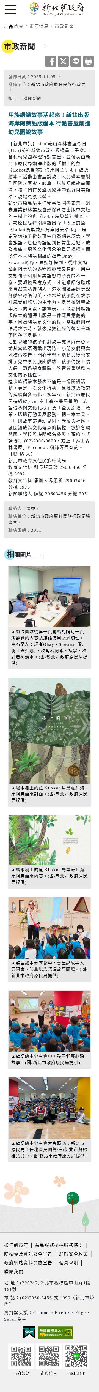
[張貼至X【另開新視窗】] (63, 61)
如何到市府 (17, 1245)
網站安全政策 (73, 1254)
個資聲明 (68, 1262)
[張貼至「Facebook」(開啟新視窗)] (50, 61)
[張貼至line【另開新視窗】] (75, 61)
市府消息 (39, 26)
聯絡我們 (13, 1271)
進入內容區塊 (14, 3)
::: (5, 26)
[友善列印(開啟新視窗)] (88, 61)
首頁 (18, 26)
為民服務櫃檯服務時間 (59, 1245)
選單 (10, 10)
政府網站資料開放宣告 (28, 1262)
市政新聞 (64, 26)
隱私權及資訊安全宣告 (28, 1254)
